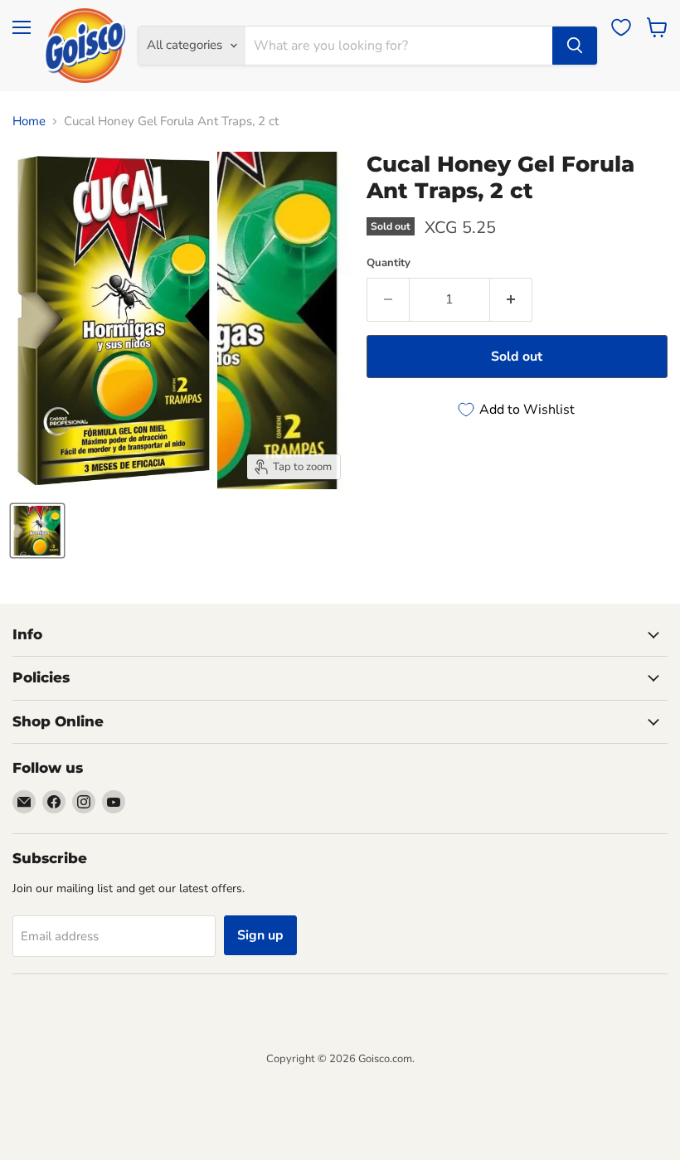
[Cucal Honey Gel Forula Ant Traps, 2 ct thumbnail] (37, 530)
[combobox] (398, 46)
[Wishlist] (621, 27)
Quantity (388, 263)
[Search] (574, 46)
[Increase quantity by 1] (511, 299)
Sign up (260, 935)
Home (29, 121)
